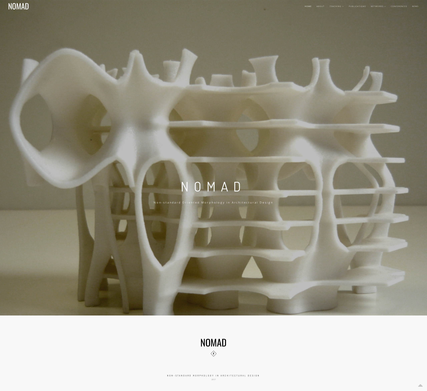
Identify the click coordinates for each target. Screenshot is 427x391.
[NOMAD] (19, 6)
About (321, 6)
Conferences (399, 6)
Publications (357, 6)
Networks (377, 6)
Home (308, 6)
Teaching (335, 6)
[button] (213, 384)
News (415, 6)
